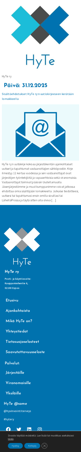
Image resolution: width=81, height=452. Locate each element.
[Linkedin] (29, 429)
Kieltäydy (32, 445)
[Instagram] (39, 429)
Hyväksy (15, 445)
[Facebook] (8, 429)
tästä (11, 439)
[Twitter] (19, 429)
